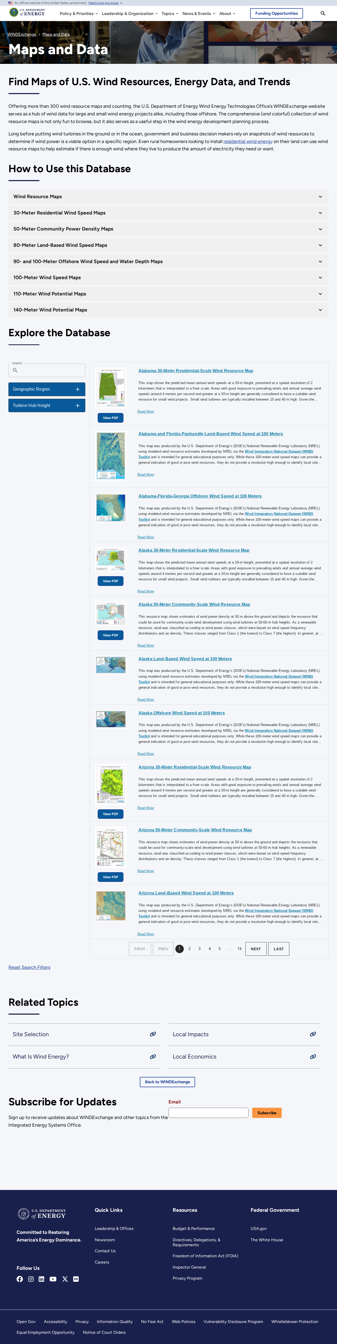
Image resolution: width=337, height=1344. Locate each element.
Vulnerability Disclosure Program (233, 1321)
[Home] (27, 15)
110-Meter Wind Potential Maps (49, 294)
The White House (267, 1239)
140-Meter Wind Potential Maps (50, 310)
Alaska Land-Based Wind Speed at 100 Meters (185, 659)
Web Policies (183, 1321)
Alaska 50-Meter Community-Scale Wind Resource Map (194, 604)
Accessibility (55, 1321)
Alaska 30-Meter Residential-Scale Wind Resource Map (194, 550)
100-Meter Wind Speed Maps (47, 277)
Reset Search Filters (29, 967)
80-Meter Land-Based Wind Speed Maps (60, 245)
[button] (47, 389)
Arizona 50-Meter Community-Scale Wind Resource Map (195, 830)
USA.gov (259, 1228)
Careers (102, 1262)
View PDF (110, 418)
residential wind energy (248, 141)
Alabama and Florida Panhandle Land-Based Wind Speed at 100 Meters (210, 434)
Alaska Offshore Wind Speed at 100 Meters (181, 713)
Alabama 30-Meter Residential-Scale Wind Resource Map (196, 371)
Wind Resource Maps (37, 196)
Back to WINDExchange (167, 1081)
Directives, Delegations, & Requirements (196, 1242)
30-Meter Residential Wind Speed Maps (59, 213)
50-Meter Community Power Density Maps (63, 229)
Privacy (82, 1321)
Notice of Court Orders (104, 1332)
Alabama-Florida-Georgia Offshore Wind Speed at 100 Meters (200, 496)
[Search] (323, 13)
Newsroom (105, 1239)
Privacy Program (187, 1278)
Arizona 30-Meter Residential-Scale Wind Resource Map (194, 767)
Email (174, 1102)
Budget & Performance (194, 1228)
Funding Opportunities (276, 13)
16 (239, 949)
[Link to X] (65, 1279)
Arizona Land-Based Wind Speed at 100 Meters (186, 893)
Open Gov (26, 1321)
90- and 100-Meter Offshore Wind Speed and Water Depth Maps (88, 261)
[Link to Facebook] (20, 1279)
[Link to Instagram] (31, 1279)
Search (17, 363)
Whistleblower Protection (294, 1321)
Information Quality (115, 1321)
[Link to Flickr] (76, 1279)
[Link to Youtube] (53, 1279)
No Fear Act (152, 1321)
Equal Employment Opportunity (46, 1332)
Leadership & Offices (114, 1228)
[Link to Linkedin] (41, 1279)
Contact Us (105, 1250)
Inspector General (189, 1267)
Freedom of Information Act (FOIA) (205, 1255)
